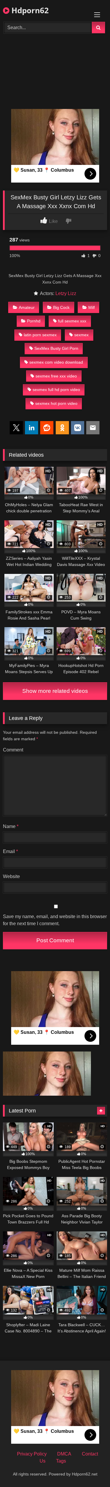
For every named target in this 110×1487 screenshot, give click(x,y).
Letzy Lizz (65, 293)
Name (10, 826)
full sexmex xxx (72, 321)
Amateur (27, 307)
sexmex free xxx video (56, 376)
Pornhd (33, 321)
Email (10, 851)
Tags (61, 1460)
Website (11, 876)
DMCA (64, 1453)
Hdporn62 (29, 10)
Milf (91, 307)
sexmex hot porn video (56, 403)
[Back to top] (91, 1469)
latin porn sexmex (40, 334)
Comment (13, 749)
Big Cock (61, 307)
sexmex (81, 334)
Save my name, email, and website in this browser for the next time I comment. (55, 920)
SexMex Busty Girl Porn (56, 348)
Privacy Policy (32, 1453)
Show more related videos (55, 691)
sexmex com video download (56, 362)
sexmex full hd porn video (56, 389)
